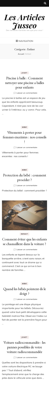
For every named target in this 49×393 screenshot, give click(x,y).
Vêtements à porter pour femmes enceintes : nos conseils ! (24, 137)
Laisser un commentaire (27, 93)
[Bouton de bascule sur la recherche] (45, 3)
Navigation (26, 40)
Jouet (24, 73)
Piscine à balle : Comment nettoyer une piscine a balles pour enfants (24, 83)
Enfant (24, 234)
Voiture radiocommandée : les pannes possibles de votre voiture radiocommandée (24, 347)
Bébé (24, 127)
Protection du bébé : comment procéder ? (24, 177)
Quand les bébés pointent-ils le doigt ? (24, 291)
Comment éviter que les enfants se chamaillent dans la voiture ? (24, 241)
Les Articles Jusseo (24, 21)
